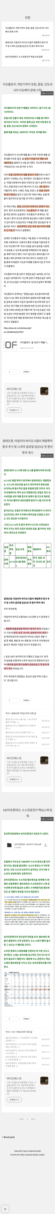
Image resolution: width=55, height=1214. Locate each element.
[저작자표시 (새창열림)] (33, 372)
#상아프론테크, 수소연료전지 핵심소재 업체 (24, 57)
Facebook (28, 1155)
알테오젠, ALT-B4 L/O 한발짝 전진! (18, 732)
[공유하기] (12, 372)
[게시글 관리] (16, 372)
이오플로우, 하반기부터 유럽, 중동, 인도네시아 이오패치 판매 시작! (27, 30)
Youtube (35, 1155)
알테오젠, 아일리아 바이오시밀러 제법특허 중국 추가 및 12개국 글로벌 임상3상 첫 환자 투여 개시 (26, 44)
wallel (39, 1151)
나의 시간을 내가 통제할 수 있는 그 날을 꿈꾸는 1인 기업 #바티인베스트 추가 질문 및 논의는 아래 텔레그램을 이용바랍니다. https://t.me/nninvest (21, 398)
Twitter (22, 1155)
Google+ (42, 1155)
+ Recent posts (8, 1137)
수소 (13, 1032)
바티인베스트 (14, 388)
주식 (8, 713)
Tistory (24, 1151)
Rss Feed (13, 1155)
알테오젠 (15, 713)
